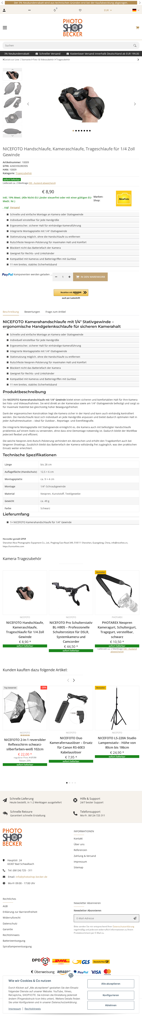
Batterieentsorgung (14, 940)
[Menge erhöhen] (69, 277)
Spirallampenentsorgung (17, 946)
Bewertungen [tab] (32, 311)
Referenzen (80, 850)
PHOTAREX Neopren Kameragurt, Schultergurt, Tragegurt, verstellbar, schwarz (117, 629)
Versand (15, 207)
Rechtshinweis (33, 1008)
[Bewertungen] (25, 735)
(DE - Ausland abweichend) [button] (42, 183)
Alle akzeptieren (110, 983)
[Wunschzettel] (80, 10)
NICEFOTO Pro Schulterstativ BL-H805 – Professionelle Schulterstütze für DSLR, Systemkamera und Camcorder (71, 632)
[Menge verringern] (56, 277)
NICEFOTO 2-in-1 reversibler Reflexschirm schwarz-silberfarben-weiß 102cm (25, 744)
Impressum (14, 1008)
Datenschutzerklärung (123, 926)
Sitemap (78, 867)
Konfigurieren (111, 995)
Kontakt (78, 838)
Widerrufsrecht (11, 917)
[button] (2, 3)
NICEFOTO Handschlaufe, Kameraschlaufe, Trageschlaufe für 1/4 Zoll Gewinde (25, 629)
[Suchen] (136, 45)
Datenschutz (10, 923)
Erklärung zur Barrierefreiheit (20, 912)
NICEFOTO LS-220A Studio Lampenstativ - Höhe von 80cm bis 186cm (117, 743)
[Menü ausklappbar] (5, 28)
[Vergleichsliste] (54, 10)
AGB (5, 906)
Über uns (79, 844)
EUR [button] (106, 10)
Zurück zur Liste (11, 59)
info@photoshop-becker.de (31, 876)
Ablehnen (111, 1005)
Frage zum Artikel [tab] (56, 311)
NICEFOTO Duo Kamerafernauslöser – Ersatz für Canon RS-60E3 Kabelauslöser (71, 745)
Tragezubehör (24, 173)
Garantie (8, 929)
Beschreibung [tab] (11, 311)
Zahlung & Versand (85, 856)
